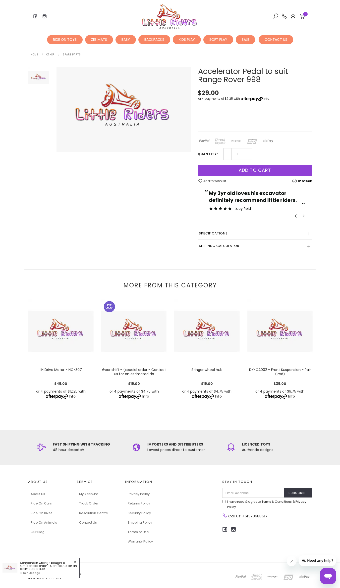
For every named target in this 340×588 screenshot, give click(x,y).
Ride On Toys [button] (65, 39)
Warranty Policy (140, 541)
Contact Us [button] (276, 39)
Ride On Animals (44, 522)
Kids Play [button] (187, 39)
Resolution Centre (93, 513)
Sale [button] (245, 39)
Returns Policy (139, 503)
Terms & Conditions (277, 501)
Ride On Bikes (42, 513)
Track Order (89, 503)
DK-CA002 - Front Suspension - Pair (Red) (280, 371)
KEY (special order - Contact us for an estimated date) (48, 567)
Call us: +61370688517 (247, 516)
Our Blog (38, 532)
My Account (88, 494)
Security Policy (139, 513)
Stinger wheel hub (207, 369)
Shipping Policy (140, 522)
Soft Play (218, 39)
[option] (124, 109)
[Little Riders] (169, 16)
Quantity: (208, 154)
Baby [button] (125, 39)
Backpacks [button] (154, 39)
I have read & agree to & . (266, 504)
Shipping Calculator (219, 245)
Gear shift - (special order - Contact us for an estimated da (134, 371)
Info (266, 98)
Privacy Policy (139, 494)
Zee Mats (99, 39)
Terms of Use (138, 532)
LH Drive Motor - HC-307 (61, 369)
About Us (38, 494)
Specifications (213, 233)
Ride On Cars (41, 503)
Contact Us (88, 522)
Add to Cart (255, 170)
